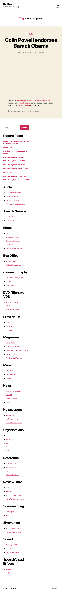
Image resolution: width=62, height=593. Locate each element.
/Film (7, 233)
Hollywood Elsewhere (13, 241)
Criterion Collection (12, 302)
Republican (21, 100)
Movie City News (11, 399)
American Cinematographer (14, 278)
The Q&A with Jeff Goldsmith (15, 204)
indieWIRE (9, 395)
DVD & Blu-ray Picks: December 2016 (16, 180)
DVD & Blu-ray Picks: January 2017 (15, 176)
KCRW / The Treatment (13, 192)
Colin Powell (46, 100)
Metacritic (9, 491)
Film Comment (10, 343)
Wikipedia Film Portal (12, 475)
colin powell (22, 111)
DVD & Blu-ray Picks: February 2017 (15, 168)
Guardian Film (10, 415)
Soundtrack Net (11, 374)
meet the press (31, 111)
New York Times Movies (14, 423)
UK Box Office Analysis (13, 265)
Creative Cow (10, 569)
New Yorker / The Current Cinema (17, 350)
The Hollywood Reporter (14, 358)
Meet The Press (25, 103)
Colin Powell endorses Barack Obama (31, 43)
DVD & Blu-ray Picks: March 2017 (14, 165)
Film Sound (9, 548)
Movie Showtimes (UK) (13, 528)
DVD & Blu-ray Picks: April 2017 (14, 161)
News (31, 33)
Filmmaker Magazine (12, 346)
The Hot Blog (10, 245)
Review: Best (7, 147)
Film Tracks (9, 371)
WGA (7, 451)
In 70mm (8, 281)
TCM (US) (9, 330)
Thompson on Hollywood (14, 248)
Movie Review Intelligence (14, 495)
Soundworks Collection (13, 552)
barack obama (14, 111)
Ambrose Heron (27, 52)
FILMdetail (7, 4)
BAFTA (8, 439)
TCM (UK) (9, 326)
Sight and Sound (11, 354)
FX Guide (9, 573)
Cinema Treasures (11, 467)
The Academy (10, 447)
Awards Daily (10, 217)
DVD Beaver (10, 306)
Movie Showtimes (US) (13, 532)
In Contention (10, 220)
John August (10, 512)
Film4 (7, 322)
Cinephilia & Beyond (12, 237)
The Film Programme (12, 200)
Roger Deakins (10, 285)
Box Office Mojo (11, 261)
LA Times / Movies (12, 419)
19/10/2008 (40, 52)
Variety (8, 402)
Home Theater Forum (13, 310)
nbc (37, 111)
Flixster (8, 487)
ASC (7, 435)
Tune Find (9, 378)
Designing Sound (11, 545)
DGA (7, 443)
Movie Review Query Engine (15, 499)
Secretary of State (34, 100)
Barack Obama (24, 105)
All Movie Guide (11, 463)
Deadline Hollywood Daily (14, 391)
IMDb (7, 471)
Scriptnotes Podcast (12, 196)
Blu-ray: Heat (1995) (10, 172)
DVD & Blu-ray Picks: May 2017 (13, 157)
